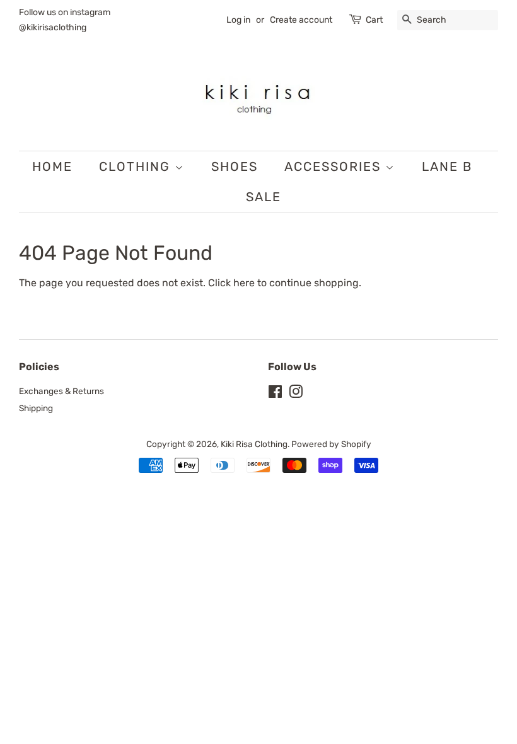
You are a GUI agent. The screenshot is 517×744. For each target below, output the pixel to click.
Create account (301, 20)
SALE (263, 196)
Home (52, 166)
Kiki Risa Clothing (254, 444)
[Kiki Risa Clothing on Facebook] (275, 394)
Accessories (334, 166)
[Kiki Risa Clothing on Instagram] (296, 394)
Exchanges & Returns (61, 391)
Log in (238, 20)
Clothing (137, 166)
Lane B (447, 166)
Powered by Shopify (331, 444)
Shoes (234, 166)
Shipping (36, 408)
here (244, 283)
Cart (374, 20)
